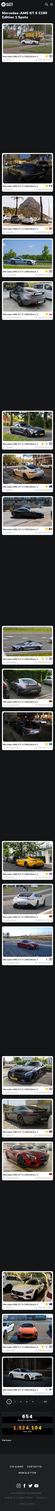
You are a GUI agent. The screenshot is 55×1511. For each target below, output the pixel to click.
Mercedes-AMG (10, 56)
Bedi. (8, 1393)
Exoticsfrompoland (13, 318)
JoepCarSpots (11, 1092)
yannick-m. (10, 532)
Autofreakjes (11, 662)
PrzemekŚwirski (12, 705)
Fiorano (9, 60)
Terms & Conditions (18, 1497)
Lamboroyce (11, 920)
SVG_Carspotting (13, 748)
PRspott (9, 1308)
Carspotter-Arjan (13, 963)
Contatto (34, 1466)
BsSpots (9, 189)
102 (45, 1401)
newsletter (27, 1472)
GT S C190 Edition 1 (28, 56)
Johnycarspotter (12, 1178)
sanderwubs (11, 275)
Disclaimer (27, 1504)
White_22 (10, 1135)
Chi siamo (16, 1466)
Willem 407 (10, 1350)
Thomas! (9, 447)
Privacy (42, 1497)
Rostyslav (10, 232)
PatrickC (9, 490)
